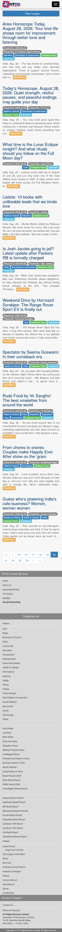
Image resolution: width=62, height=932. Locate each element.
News (5, 858)
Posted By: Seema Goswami (43, 362)
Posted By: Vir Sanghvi (40, 410)
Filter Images (31, 13)
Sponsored (8, 706)
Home (5, 580)
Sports (6, 710)
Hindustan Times (49, 55)
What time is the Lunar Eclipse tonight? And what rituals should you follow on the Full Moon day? (30, 151)
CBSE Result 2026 (11, 784)
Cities (25, 167)
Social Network (10, 701)
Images (6, 840)
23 (20, 560)
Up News (7, 732)
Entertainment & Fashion (14, 866)
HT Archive (8, 593)
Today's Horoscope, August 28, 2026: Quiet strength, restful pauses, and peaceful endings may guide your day (31, 95)
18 (40, 554)
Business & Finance (12, 517)
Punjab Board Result (12, 815)
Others (6, 684)
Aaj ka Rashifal (10, 766)
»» (40, 560)
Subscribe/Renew (11, 589)
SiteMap (6, 598)
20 (54, 554)
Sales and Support (11, 910)
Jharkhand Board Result (14, 802)
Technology (27, 466)
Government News (11, 663)
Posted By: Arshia (38, 212)
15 (19, 554)
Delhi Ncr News (10, 741)
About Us (7, 585)
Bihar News (8, 736)
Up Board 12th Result (13, 827)
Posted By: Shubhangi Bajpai (43, 462)
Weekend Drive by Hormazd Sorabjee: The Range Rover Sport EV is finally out (28, 304)
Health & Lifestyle (11, 111)
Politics (6, 688)
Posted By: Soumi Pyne (40, 163)
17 (33, 554)
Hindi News (8, 728)
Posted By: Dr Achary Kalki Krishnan (22, 51)
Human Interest (10, 879)
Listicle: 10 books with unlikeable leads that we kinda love (30, 201)
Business (7, 862)
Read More (19, 77)
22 (13, 560)
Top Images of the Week (14, 854)
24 (27, 560)
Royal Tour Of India (14, 849)
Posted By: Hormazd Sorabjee (18, 318)
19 (47, 554)
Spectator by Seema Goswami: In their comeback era (31, 354)
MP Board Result (10, 806)
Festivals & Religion (12, 871)
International (17, 417)
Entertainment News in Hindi (16, 758)
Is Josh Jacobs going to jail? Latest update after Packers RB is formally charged (28, 253)
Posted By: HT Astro (39, 107)
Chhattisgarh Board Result (15, 788)
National (7, 676)
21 (6, 560)
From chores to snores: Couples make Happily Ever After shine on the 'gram (28, 451)
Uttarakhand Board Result (15, 836)
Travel (24, 414)
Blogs (5, 632)
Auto (26, 322)
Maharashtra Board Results (15, 810)
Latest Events (9, 846)
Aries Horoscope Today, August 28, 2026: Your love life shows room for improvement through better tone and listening (30, 33)
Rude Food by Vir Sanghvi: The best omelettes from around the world (27, 400)
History (6, 875)
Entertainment (9, 658)
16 (26, 554)
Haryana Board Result (13, 797)
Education (8, 55)
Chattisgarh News (11, 754)
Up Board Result (10, 832)
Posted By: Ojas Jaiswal (41, 263)
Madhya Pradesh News (13, 749)
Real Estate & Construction (27, 55)
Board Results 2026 (12, 775)
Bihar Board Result (11, 779)
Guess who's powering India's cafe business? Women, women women (29, 503)
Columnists (8, 58)
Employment (47, 414)
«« (6, 554)
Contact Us (8, 904)
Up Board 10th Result (13, 823)
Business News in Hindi (14, 762)
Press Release (9, 693)
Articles (6, 623)
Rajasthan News (10, 745)
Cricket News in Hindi (13, 771)
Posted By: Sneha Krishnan (42, 514)
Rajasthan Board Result (14, 819)
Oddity (6, 680)
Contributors (8, 892)
